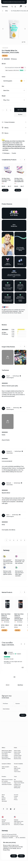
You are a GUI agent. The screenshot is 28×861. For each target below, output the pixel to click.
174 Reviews (14, 59)
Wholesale (4, 801)
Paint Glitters (5, 753)
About (3, 794)
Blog (3, 796)
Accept (13, 855)
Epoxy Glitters (5, 757)
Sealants (16, 770)
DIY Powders (5, 781)
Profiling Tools (17, 784)
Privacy (16, 799)
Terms (15, 798)
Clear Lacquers (5, 766)
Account (16, 794)
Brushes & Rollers (18, 781)
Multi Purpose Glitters (7, 750)
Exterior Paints (17, 752)
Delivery (4, 798)
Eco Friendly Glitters (6, 752)
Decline (21, 855)
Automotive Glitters (6, 758)
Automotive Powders (7, 784)
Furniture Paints (17, 755)
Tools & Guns (17, 771)
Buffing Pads (17, 787)
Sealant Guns (17, 786)
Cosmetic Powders (6, 782)
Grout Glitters (5, 755)
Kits (15, 779)
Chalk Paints (17, 753)
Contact (16, 796)
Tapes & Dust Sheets (19, 782)
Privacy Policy (6, 850)
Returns (3, 799)
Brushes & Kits (17, 758)
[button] (3, 28)
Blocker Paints (17, 757)
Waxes (3, 768)
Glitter (6, 10)
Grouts (15, 766)
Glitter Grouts (17, 768)
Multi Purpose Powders (7, 779)
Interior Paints (17, 750)
